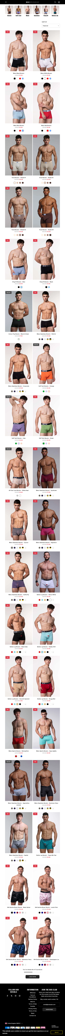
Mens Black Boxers (18, 73)
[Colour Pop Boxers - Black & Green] (18, 311)
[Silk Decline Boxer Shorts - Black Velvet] (18, 884)
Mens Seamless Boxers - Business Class (46, 803)
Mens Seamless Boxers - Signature (46, 542)
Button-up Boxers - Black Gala (19, 646)
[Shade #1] (14, 182)
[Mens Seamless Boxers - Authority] (18, 571)
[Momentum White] (19, 756)
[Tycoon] (39, 339)
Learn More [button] (12, 1033)
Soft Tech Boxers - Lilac (19, 438)
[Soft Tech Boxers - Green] (46, 415)
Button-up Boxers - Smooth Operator (19, 699)
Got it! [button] (56, 1032)
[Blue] (23, 78)
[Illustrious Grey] (23, 912)
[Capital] (47, 339)
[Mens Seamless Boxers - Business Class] (46, 780)
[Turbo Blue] (21, 756)
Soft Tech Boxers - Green (46, 438)
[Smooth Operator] (45, 600)
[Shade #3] (20, 182)
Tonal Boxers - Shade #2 (46, 177)
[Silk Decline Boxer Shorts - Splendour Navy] (18, 936)
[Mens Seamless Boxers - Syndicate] (46, 467)
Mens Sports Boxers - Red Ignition (19, 751)
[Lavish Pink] (20, 912)
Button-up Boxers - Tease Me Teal (46, 855)
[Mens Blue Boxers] (18, 102)
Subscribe (49, 1009)
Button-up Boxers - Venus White (46, 594)
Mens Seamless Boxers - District (46, 334)
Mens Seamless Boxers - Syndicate (46, 490)
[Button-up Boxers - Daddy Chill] (46, 624)
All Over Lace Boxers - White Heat (19, 490)
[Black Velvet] (12, 912)
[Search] (55, 2)
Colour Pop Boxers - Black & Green (19, 334)
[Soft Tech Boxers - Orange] (46, 363)
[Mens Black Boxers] (18, 50)
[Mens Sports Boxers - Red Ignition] (18, 728)
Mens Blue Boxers (18, 125)
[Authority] (42, 339)
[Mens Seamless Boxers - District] (46, 311)
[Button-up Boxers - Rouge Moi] (46, 676)
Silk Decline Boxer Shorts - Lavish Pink (46, 907)
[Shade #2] (17, 182)
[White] (17, 78)
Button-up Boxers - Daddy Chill (46, 646)
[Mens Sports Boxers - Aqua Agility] (46, 728)
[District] (50, 339)
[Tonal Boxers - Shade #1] (18, 154)
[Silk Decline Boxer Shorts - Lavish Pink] (46, 884)
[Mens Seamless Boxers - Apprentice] (18, 780)
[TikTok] (19, 996)
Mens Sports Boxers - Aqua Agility (46, 751)
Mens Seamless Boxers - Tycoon (18, 542)
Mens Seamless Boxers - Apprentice (18, 803)
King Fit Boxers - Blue (18, 282)
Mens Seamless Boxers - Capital (18, 855)
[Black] (14, 78)
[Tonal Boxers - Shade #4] (46, 207)
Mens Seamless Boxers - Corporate (18, 386)
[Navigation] (6, 2)
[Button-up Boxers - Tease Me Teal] (46, 832)
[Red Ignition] (16, 756)
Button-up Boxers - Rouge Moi (46, 699)
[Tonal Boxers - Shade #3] (18, 207)
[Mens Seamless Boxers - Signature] (46, 519)
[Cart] (59, 2)
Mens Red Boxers (46, 125)
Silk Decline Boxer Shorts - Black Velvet (18, 907)
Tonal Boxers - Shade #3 (19, 229)
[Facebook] (7, 996)
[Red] (20, 78)
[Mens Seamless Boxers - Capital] (18, 832)
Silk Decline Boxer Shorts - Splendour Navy (18, 959)
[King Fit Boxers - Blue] (18, 259)
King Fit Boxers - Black (46, 282)
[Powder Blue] (21, 287)
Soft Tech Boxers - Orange (46, 386)
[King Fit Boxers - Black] (46, 259)
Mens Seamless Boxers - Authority (19, 594)
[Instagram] (15, 996)
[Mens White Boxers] (46, 50)
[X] (11, 996)
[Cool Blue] (42, 600)
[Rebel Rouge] (39, 600)
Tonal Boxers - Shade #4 (46, 229)
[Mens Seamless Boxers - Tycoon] (18, 519)
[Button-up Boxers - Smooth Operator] (18, 676)
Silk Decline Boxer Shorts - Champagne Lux (46, 959)
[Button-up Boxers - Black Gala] (18, 624)
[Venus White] (50, 600)
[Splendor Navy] (14, 912)
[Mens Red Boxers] (46, 102)
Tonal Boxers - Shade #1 (19, 177)
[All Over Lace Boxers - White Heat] (18, 467)
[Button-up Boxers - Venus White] (46, 571)
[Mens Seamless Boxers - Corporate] (18, 363)
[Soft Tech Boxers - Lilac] (18, 415)
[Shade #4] (23, 182)
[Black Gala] (47, 600)
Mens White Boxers (46, 73)
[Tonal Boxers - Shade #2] (46, 154)
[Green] (43, 391)
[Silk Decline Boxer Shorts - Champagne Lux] (46, 936)
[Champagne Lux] (17, 912)
